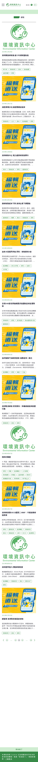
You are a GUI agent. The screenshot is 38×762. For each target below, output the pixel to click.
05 (22, 640)
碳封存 (29, 475)
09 (31, 640)
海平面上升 (25, 478)
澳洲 (19, 69)
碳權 (10, 471)
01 (7, 640)
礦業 (12, 218)
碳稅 (12, 73)
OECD (24, 533)
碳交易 (5, 69)
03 (15, 640)
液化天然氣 (14, 266)
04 (19, 640)
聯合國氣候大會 (30, 320)
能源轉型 (5, 266)
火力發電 (25, 471)
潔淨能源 (19, 320)
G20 (12, 121)
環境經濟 (11, 169)
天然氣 (5, 269)
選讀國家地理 (7, 478)
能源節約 (31, 533)
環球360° (28, 581)
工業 (18, 533)
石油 (23, 372)
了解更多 (8, 759)
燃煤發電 (16, 478)
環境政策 (12, 69)
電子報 (27, 5)
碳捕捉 (13, 475)
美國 (18, 372)
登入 (35, 5)
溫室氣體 (5, 73)
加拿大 (29, 266)
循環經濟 (25, 169)
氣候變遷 (26, 69)
